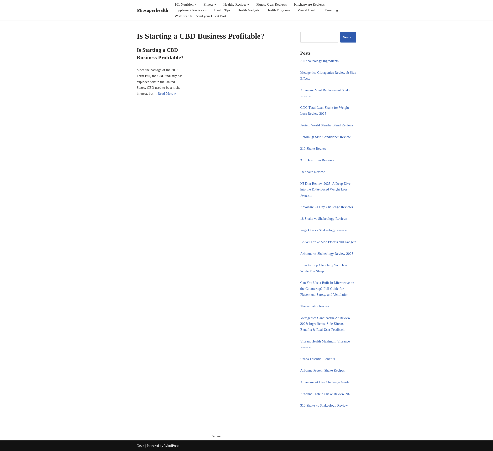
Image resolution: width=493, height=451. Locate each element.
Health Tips (222, 10)
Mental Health (307, 10)
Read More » (167, 93)
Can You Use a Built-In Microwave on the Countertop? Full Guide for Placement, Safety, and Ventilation (327, 288)
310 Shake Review (313, 148)
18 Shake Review (312, 172)
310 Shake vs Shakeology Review (324, 405)
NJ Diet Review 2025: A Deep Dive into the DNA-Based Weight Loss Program (325, 189)
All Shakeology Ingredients (319, 61)
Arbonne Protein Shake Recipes (322, 370)
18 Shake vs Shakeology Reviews (323, 218)
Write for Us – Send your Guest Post (200, 16)
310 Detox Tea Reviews (317, 160)
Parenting (331, 10)
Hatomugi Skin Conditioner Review (325, 137)
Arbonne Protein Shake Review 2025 (326, 394)
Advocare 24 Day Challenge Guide (324, 382)
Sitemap (217, 436)
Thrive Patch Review (315, 306)
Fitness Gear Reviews (271, 4)
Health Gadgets (248, 10)
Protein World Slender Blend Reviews (327, 125)
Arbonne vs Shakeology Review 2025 (326, 254)
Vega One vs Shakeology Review (323, 230)
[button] (195, 4)
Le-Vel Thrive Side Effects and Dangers (328, 242)
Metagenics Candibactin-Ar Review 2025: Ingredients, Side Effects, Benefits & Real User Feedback (325, 324)
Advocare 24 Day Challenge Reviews (326, 207)
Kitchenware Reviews (309, 4)
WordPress (171, 446)
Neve (140, 446)
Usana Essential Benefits (317, 359)
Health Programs (278, 10)
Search (348, 37)
